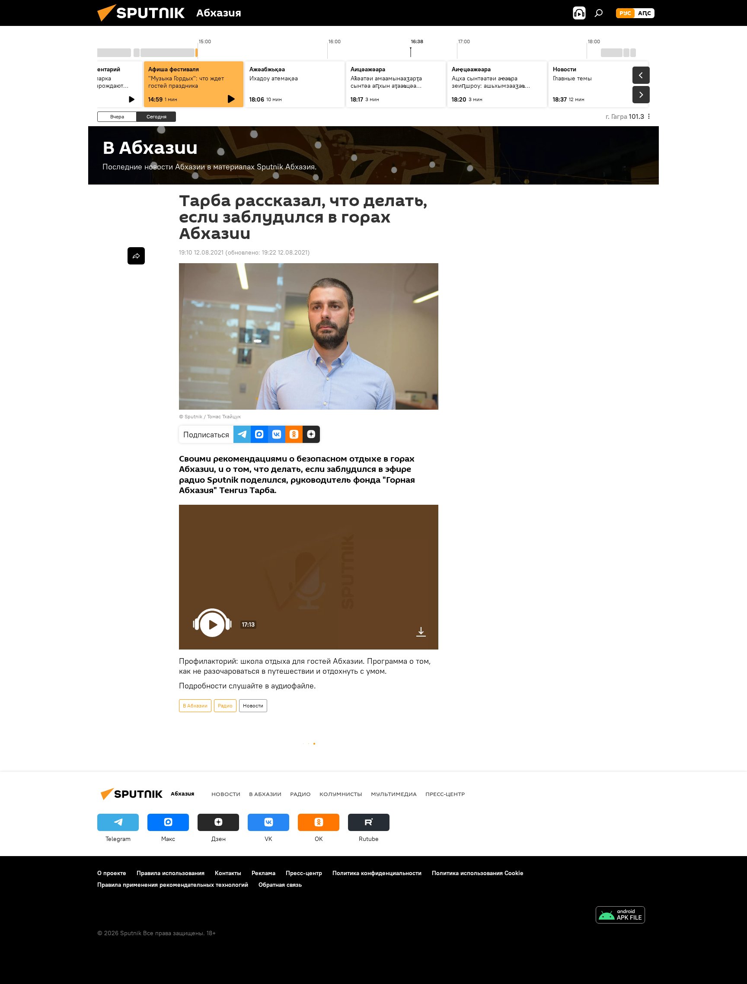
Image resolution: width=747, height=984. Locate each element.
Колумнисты (340, 794)
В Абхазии (195, 705)
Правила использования (170, 873)
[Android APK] (620, 916)
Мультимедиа (394, 794)
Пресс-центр (445, 794)
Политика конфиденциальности (376, 873)
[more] (136, 255)
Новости (253, 705)
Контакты (228, 873)
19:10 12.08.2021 (201, 252)
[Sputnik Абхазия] (144, 24)
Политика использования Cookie (478, 873)
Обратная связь (280, 884)
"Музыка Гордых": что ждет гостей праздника (186, 81)
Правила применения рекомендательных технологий (172, 884)
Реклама (263, 873)
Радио (225, 705)
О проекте (111, 873)
